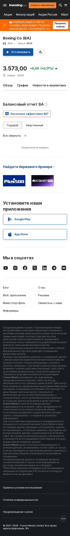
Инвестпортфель (14, 303)
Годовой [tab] (12, 125)
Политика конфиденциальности (20, 499)
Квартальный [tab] (34, 125)
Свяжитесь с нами (50, 303)
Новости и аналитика (49, 85)
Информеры (10, 310)
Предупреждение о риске (18, 511)
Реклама (43, 295)
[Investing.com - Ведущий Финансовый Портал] (18, 5)
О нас (41, 287)
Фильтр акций (25, 14)
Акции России (47, 14)
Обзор (8, 85)
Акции (8, 14)
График (22, 85)
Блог (6, 287)
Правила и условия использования (22, 487)
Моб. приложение (14, 295)
